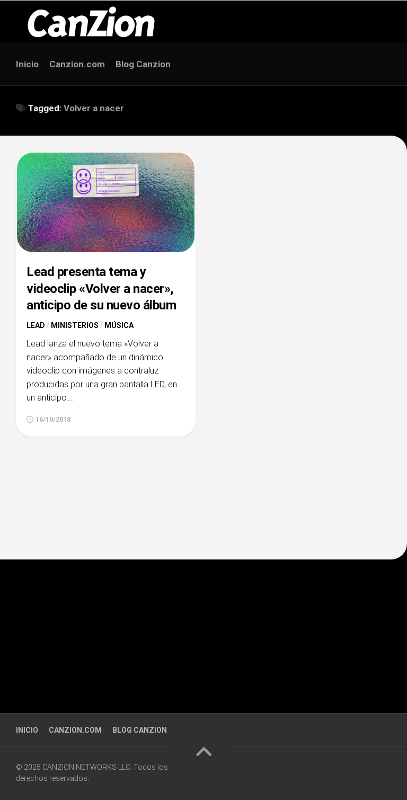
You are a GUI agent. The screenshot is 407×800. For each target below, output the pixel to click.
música (119, 325)
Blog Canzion (143, 64)
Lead (35, 325)
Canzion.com (77, 64)
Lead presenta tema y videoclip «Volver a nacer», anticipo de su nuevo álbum (101, 288)
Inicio (27, 64)
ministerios (75, 325)
